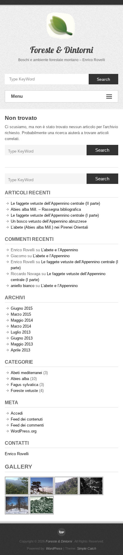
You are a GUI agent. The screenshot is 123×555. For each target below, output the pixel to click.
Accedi (17, 413)
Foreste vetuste (24, 390)
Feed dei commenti (27, 425)
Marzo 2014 (21, 326)
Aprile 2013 (20, 350)
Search (103, 79)
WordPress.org (23, 431)
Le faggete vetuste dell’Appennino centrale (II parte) (55, 203)
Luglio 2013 (20, 332)
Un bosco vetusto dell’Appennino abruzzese (49, 221)
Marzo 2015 (21, 314)
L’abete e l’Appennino (59, 250)
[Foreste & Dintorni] (61, 532)
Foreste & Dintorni (61, 49)
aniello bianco (22, 285)
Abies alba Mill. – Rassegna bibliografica (46, 209)
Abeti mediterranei (26, 372)
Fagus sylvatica (24, 384)
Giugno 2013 (22, 338)
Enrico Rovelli (17, 454)
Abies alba (20, 378)
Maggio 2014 (22, 320)
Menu (17, 96)
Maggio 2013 (22, 344)
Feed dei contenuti (27, 419)
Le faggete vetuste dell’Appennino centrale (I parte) (55, 215)
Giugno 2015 (22, 308)
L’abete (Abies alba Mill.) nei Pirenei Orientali (49, 227)
